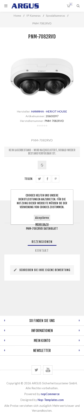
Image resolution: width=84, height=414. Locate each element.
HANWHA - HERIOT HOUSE (49, 111)
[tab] (42, 242)
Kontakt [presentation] (42, 251)
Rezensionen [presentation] (42, 242)
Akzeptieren (42, 217)
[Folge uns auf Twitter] (36, 370)
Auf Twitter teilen (39, 178)
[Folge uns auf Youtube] (47, 370)
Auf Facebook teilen (47, 178)
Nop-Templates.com (51, 400)
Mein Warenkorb (70, 4)
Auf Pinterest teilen (55, 178)
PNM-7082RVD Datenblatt (42, 228)
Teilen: (28, 179)
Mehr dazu (42, 224)
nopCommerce (50, 394)
